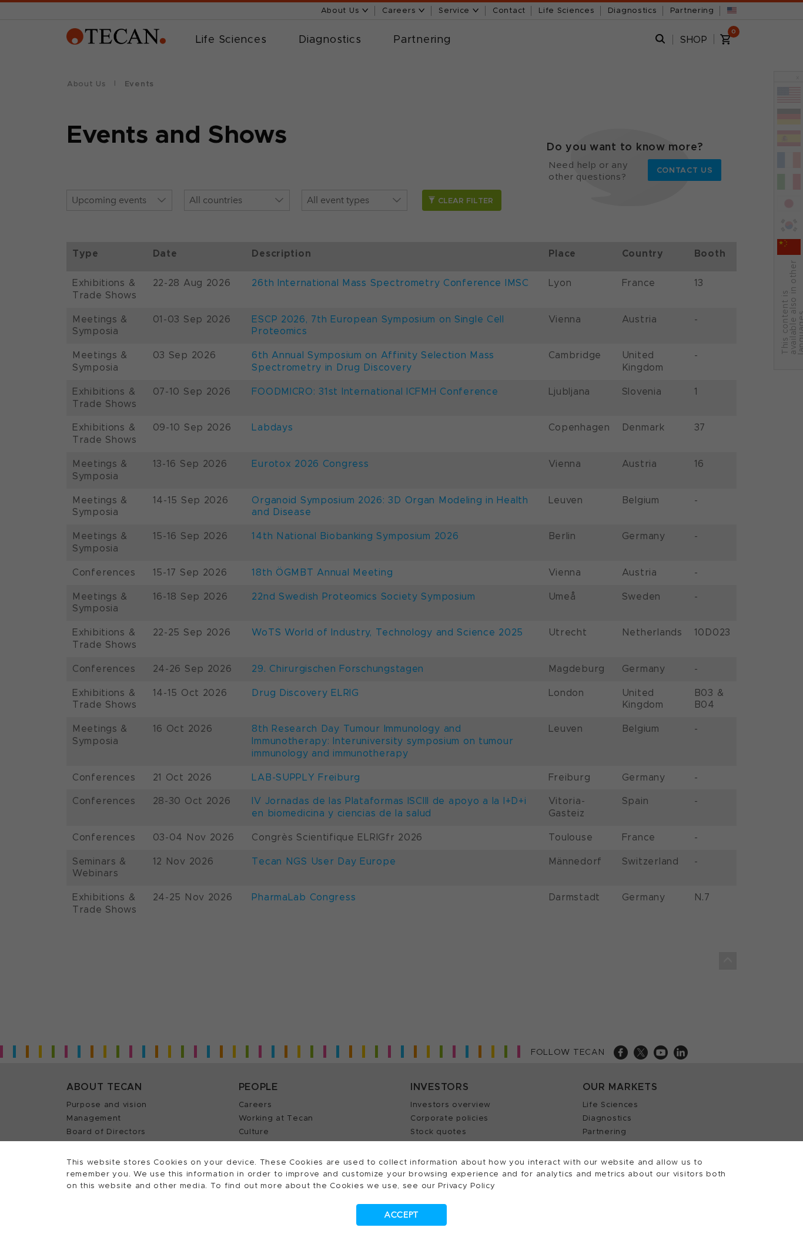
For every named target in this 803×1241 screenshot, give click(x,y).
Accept (401, 1215)
